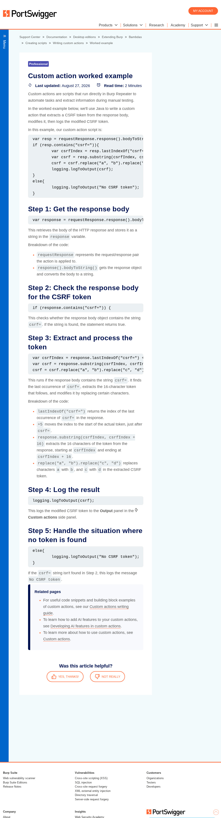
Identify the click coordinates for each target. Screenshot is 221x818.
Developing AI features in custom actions (86, 626)
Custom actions (56, 639)
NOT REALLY (111, 676)
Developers (154, 786)
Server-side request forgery (92, 799)
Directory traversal (86, 795)
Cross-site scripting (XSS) (91, 778)
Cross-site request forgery (91, 786)
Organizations (155, 778)
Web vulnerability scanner (19, 778)
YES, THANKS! (68, 676)
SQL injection (83, 782)
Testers (151, 782)
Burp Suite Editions (15, 782)
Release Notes (12, 786)
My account (203, 11)
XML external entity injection (92, 791)
